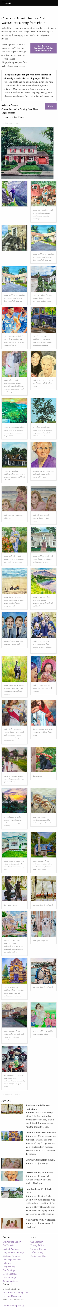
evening (7, 825)
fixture (35, 260)
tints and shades (39, 435)
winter (10, 905)
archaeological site (11, 946)
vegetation (13, 820)
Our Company (36, 1241)
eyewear (36, 691)
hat (49, 685)
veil (46, 729)
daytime (40, 515)
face (13, 515)
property (44, 336)
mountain (15, 427)
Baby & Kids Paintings (13, 1252)
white (6, 518)
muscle (11, 342)
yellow (35, 649)
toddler (50, 1031)
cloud (35, 295)
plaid (50, 383)
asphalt (41, 260)
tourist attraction (10, 943)
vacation (50, 823)
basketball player (10, 345)
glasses (43, 817)
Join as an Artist (10, 1280)
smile (35, 380)
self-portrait (42, 477)
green (11, 685)
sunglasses (36, 820)
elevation (20, 866)
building (41, 254)
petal (16, 380)
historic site (8, 940)
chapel (6, 987)
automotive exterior (44, 433)
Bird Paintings (9, 1277)
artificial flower (18, 386)
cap (46, 688)
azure (14, 597)
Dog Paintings (9, 1266)
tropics (6, 820)
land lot (48, 260)
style (17, 732)
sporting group (42, 940)
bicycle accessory (10, 1078)
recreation (7, 779)
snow (15, 905)
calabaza (36, 218)
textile (50, 380)
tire (39, 210)
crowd (35, 521)
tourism (14, 949)
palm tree (10, 817)
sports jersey (19, 342)
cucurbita (45, 213)
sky (34, 213)
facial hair (36, 823)
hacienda (7, 952)
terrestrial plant (9, 383)
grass (49, 301)
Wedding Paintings (11, 1255)
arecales (18, 817)
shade (49, 342)
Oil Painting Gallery (12, 1241)
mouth (13, 644)
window (51, 254)
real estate (43, 864)
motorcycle (11, 1083)
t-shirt (47, 518)
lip (38, 685)
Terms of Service (38, 1248)
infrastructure (45, 339)
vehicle (38, 213)
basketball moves (15, 339)
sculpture (15, 952)
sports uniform (9, 336)
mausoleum (8, 993)
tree (34, 257)
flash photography (15, 729)
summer (35, 1034)
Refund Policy (37, 1252)
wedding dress (46, 732)
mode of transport (10, 1075)
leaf (47, 644)
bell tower (17, 996)
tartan (45, 380)
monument (17, 940)
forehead (7, 641)
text (34, 905)
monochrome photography (14, 738)
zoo (44, 776)
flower (6, 380)
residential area (18, 779)
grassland (17, 691)
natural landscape (15, 430)
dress (35, 729)
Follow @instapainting (13, 1305)
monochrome (9, 740)
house (39, 257)
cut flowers (13, 391)
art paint (36, 471)
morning (16, 823)
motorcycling (9, 1081)
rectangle (46, 471)
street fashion (17, 735)
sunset (10, 823)
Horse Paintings (10, 1273)
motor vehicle (19, 1081)
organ (40, 380)
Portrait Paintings (11, 1248)
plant (35, 210)
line (41, 905)
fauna (35, 776)
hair (10, 515)
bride (51, 729)
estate (50, 864)
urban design (44, 345)
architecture (37, 562)
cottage (11, 864)
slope (11, 435)
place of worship (17, 990)
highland (21, 477)
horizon (7, 606)
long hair (41, 729)
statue (21, 946)
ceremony (36, 732)
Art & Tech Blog (38, 1255)
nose (13, 641)
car (5, 1083)
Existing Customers (12, 1295)
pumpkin (44, 210)
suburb (6, 1039)
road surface (46, 257)
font (37, 905)
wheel (50, 210)
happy (38, 383)
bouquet (7, 389)
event (35, 386)
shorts (35, 216)
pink (50, 688)
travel (12, 606)
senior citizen (46, 820)
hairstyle (19, 515)
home (18, 861)
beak (21, 688)
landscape (16, 603)
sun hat (41, 688)
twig (34, 433)
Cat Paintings (9, 1270)
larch (51, 603)
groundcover (8, 691)
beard (43, 823)
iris (34, 383)
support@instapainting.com (15, 1292)
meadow (7, 694)
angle (51, 905)
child (41, 1031)
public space (8, 776)
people (35, 1031)
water (6, 430)
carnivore (15, 688)
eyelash (44, 383)
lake (46, 603)
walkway (12, 781)
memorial (7, 949)
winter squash (43, 216)
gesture (35, 518)
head (21, 641)
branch (43, 427)
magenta (14, 389)
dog (5, 905)
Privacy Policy (37, 1245)
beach (19, 597)
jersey (6, 342)
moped (18, 1083)
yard (5, 869)
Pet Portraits (8, 1245)
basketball (19, 336)
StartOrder (43, 48)
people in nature (39, 644)
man (38, 817)
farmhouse (37, 866)
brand (46, 905)
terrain (6, 433)
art (41, 471)
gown (35, 735)
